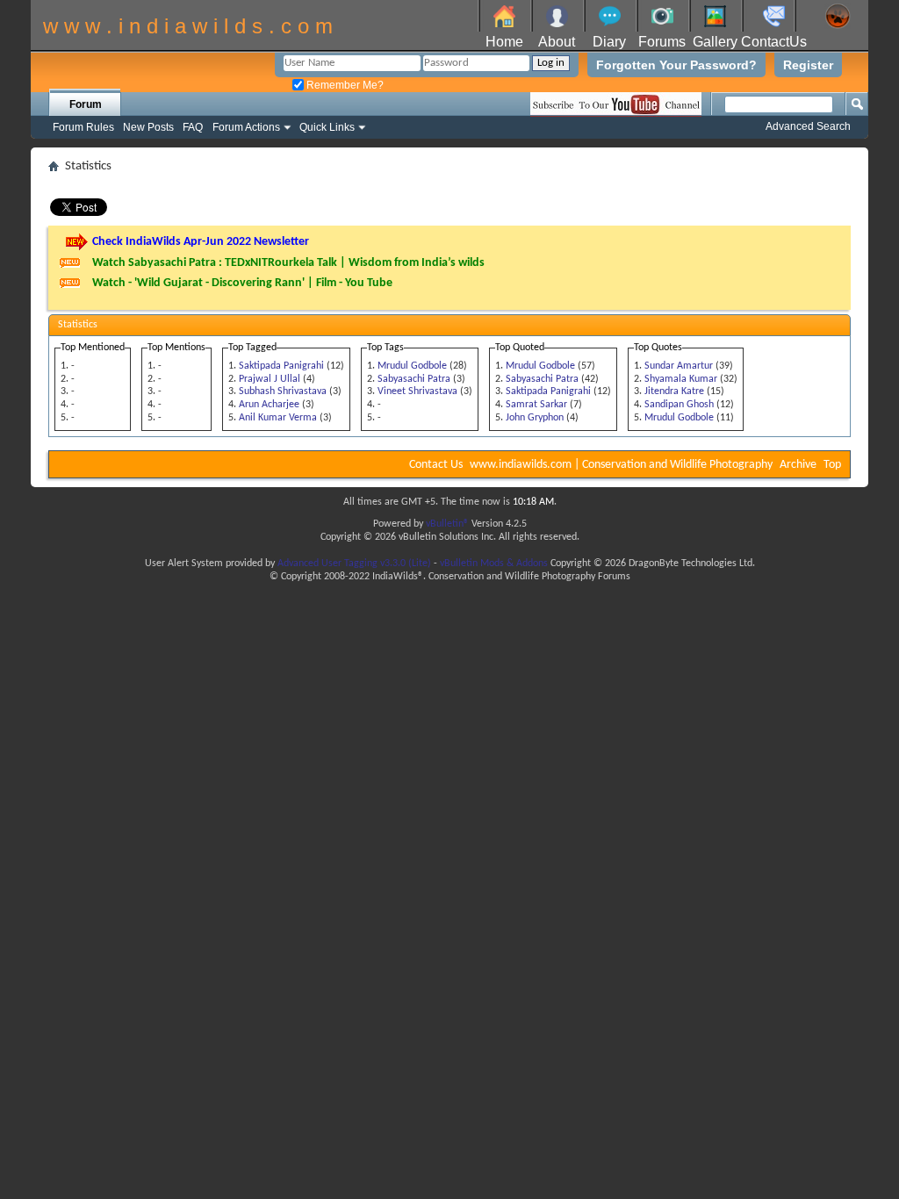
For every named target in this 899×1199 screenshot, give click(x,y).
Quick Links (327, 127)
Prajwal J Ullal (269, 379)
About (556, 41)
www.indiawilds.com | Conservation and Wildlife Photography (621, 464)
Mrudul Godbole (412, 366)
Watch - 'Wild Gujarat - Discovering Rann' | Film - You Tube (242, 283)
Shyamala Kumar (680, 379)
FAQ (193, 127)
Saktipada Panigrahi (281, 366)
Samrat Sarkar (536, 404)
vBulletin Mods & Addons (494, 563)
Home (504, 41)
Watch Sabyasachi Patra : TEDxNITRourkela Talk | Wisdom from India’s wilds (288, 262)
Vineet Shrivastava (417, 391)
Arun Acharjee (269, 404)
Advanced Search (808, 126)
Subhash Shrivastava (283, 391)
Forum (85, 104)
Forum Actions (246, 127)
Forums (662, 41)
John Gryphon (535, 418)
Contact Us (436, 464)
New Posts (148, 127)
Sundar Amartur (678, 366)
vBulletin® (447, 524)
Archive (798, 464)
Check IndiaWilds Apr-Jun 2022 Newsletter (200, 241)
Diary (609, 41)
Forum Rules (83, 127)
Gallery (715, 41)
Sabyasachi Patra (414, 379)
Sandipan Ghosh (679, 404)
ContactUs (774, 41)
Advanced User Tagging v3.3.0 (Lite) (354, 563)
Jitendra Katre (674, 391)
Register (808, 65)
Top (832, 464)
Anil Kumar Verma (278, 418)
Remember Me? (344, 85)
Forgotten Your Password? (676, 65)
